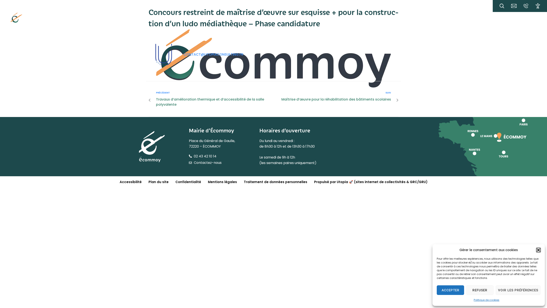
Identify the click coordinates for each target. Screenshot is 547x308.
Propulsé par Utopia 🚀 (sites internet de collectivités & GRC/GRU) (371, 182)
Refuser (479, 290)
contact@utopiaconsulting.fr (213, 54)
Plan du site (159, 182)
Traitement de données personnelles (275, 182)
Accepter (450, 290)
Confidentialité (188, 182)
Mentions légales (222, 182)
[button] (538, 250)
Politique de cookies (486, 300)
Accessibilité (131, 182)
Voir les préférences (518, 290)
